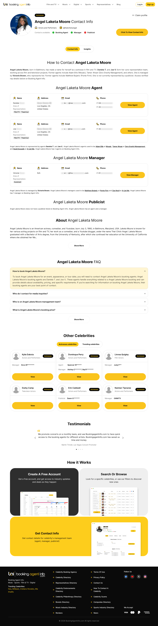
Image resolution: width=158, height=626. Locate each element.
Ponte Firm (104, 191)
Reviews (59, 613)
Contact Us (98, 583)
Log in (140, 4)
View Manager (133, 175)
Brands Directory (62, 602)
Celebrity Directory (63, 577)
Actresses (40, 15)
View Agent (132, 105)
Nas (9, 589)
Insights (87, 49)
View (33, 377)
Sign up (150, 4)
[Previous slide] (35, 437)
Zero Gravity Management (135, 146)
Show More (79, 246)
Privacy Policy (99, 577)
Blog (118, 4)
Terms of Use (99, 572)
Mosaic (108, 146)
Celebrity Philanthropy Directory (68, 597)
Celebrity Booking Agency (66, 572)
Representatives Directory (66, 583)
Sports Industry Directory (104, 607)
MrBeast (15, 589)
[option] (79, 438)
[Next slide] (122, 437)
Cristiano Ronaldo (27, 589)
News (96, 613)
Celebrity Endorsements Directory (65, 589)
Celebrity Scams (100, 597)
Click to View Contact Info (132, 32)
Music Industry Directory (66, 607)
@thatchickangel (70, 28)
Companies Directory (102, 602)
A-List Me (30, 149)
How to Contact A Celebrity (101, 589)
